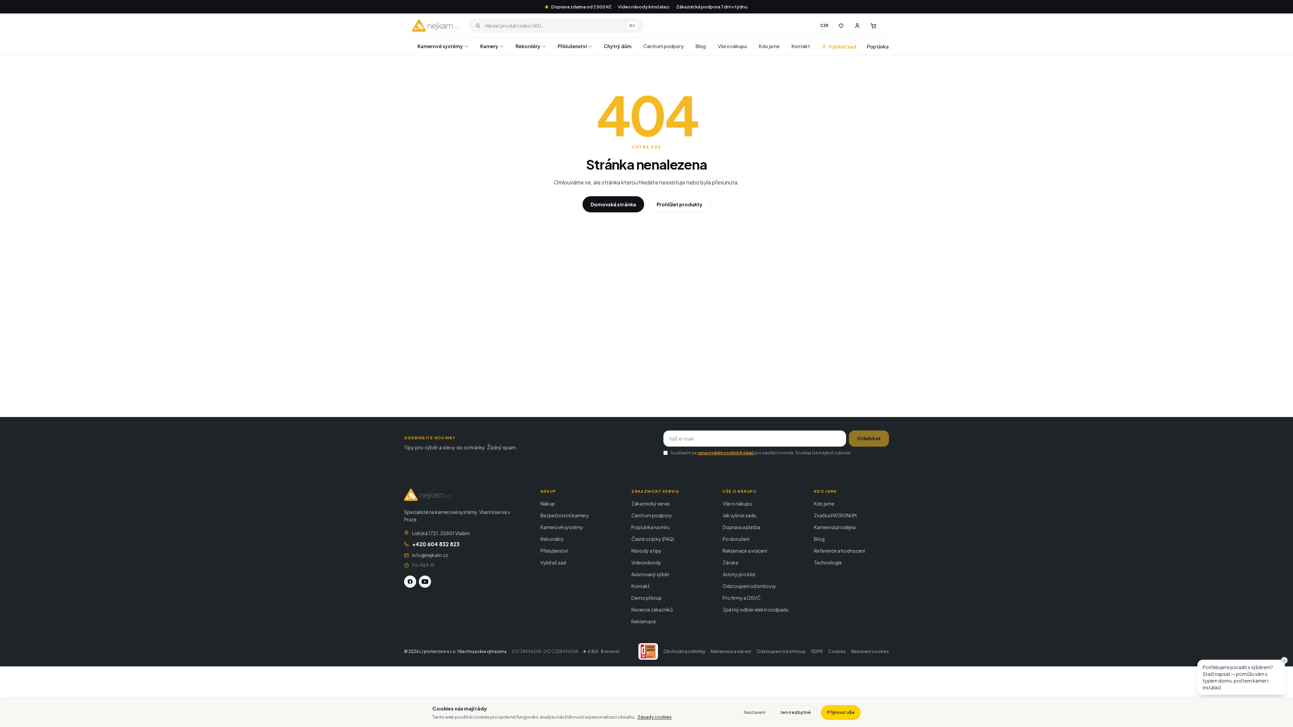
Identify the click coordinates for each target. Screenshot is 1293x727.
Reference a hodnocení (839, 551)
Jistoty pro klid (739, 574)
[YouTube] (425, 582)
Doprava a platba (741, 527)
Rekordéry (528, 46)
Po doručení (736, 539)
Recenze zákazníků (652, 610)
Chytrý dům (617, 46)
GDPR (817, 651)
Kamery (489, 46)
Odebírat (869, 438)
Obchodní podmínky (684, 651)
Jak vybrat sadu (739, 515)
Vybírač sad (842, 46)
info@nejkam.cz (430, 555)
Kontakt (801, 46)
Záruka (730, 562)
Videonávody (646, 562)
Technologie (828, 562)
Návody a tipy (646, 551)
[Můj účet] (857, 25)
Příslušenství (572, 46)
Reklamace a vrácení (745, 551)
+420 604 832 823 (436, 544)
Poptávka (878, 46)
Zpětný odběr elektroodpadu (756, 610)
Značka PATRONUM (835, 515)
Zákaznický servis (650, 503)
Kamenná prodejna (835, 527)
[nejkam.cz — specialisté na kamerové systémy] (435, 26)
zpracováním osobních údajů (726, 452)
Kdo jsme (769, 46)
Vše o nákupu (732, 46)
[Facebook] (410, 582)
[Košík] (873, 25)
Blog (701, 46)
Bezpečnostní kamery (564, 515)
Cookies (837, 651)
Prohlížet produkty (679, 204)
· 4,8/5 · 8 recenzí (600, 651)
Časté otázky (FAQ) (652, 539)
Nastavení (754, 712)
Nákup (547, 503)
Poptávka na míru (650, 527)
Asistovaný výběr (650, 574)
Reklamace (643, 621)
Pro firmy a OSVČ (742, 598)
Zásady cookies (654, 717)
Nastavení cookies (870, 651)
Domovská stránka (613, 204)
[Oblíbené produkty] (841, 25)
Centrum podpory (663, 46)
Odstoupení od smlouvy (749, 586)
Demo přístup (646, 598)
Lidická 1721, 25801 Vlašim (441, 533)
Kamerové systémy (440, 46)
